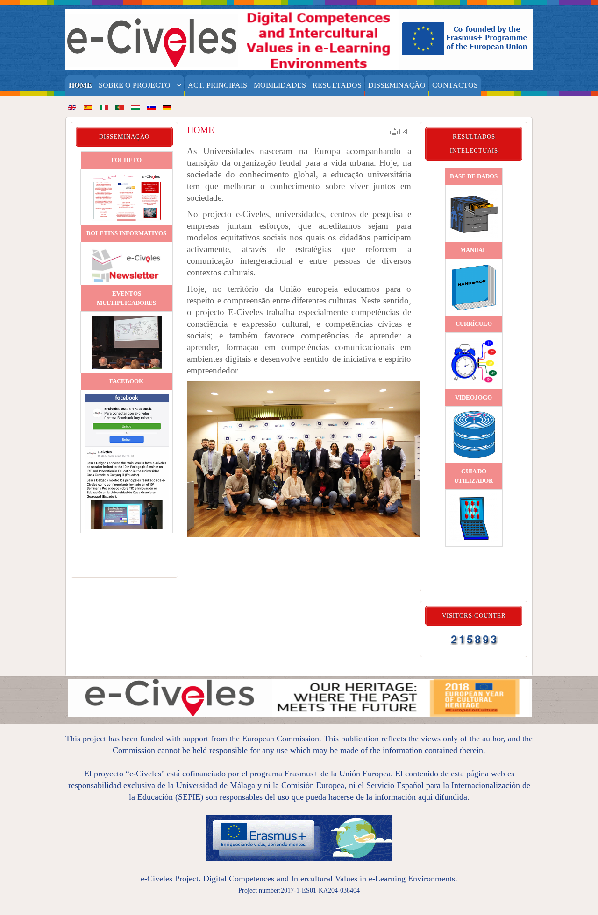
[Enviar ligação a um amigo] (403, 133)
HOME (200, 130)
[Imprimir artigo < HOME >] (394, 133)
